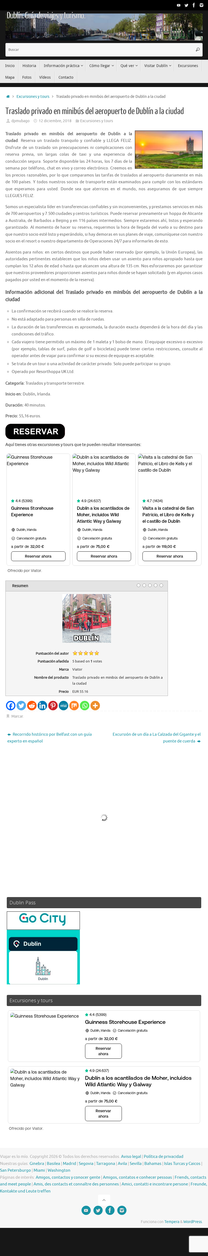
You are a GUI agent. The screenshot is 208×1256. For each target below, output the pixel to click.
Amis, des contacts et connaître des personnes (76, 1184)
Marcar (17, 716)
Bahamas (152, 1163)
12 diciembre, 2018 (55, 121)
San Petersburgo (15, 1170)
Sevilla (136, 1163)
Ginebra (37, 1163)
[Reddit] (32, 705)
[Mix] (74, 705)
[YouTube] (179, 5)
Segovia (86, 1163)
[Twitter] (186, 5)
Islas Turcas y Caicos (182, 1163)
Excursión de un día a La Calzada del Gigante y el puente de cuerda (157, 738)
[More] (95, 705)
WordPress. (193, 1222)
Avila (122, 1163)
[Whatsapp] (84, 705)
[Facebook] (194, 5)
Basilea (53, 1163)
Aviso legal (131, 1156)
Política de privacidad (163, 1156)
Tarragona (105, 1163)
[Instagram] (201, 5)
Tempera (171, 1222)
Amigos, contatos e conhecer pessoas (137, 1177)
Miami (39, 1170)
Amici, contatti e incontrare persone (155, 1184)
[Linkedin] (42, 705)
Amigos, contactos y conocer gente (68, 1177)
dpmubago (20, 121)
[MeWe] (63, 705)
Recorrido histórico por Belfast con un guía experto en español (49, 738)
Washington (59, 1170)
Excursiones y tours (33, 96)
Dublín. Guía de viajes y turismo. (46, 16)
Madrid (69, 1163)
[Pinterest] (53, 705)
